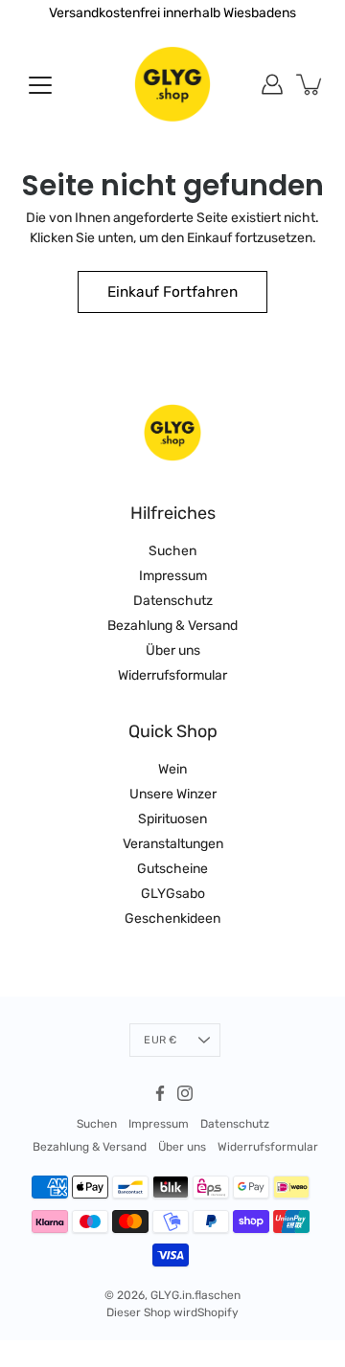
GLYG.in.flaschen (195, 1295)
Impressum (173, 576)
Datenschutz (173, 601)
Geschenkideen (172, 918)
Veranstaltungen (173, 844)
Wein (172, 769)
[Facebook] (160, 1093)
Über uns (173, 650)
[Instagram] (185, 1093)
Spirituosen (172, 819)
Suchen (172, 551)
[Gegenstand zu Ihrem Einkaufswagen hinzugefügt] (310, 84)
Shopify (218, 1312)
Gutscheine (172, 869)
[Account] (272, 84)
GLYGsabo (173, 893)
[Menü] (40, 85)
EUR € (160, 1040)
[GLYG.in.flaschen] (172, 84)
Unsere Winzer (173, 794)
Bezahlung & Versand (172, 625)
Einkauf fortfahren (172, 292)
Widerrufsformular (172, 675)
